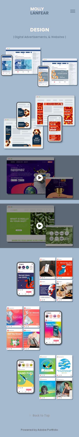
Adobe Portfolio (47, 430)
